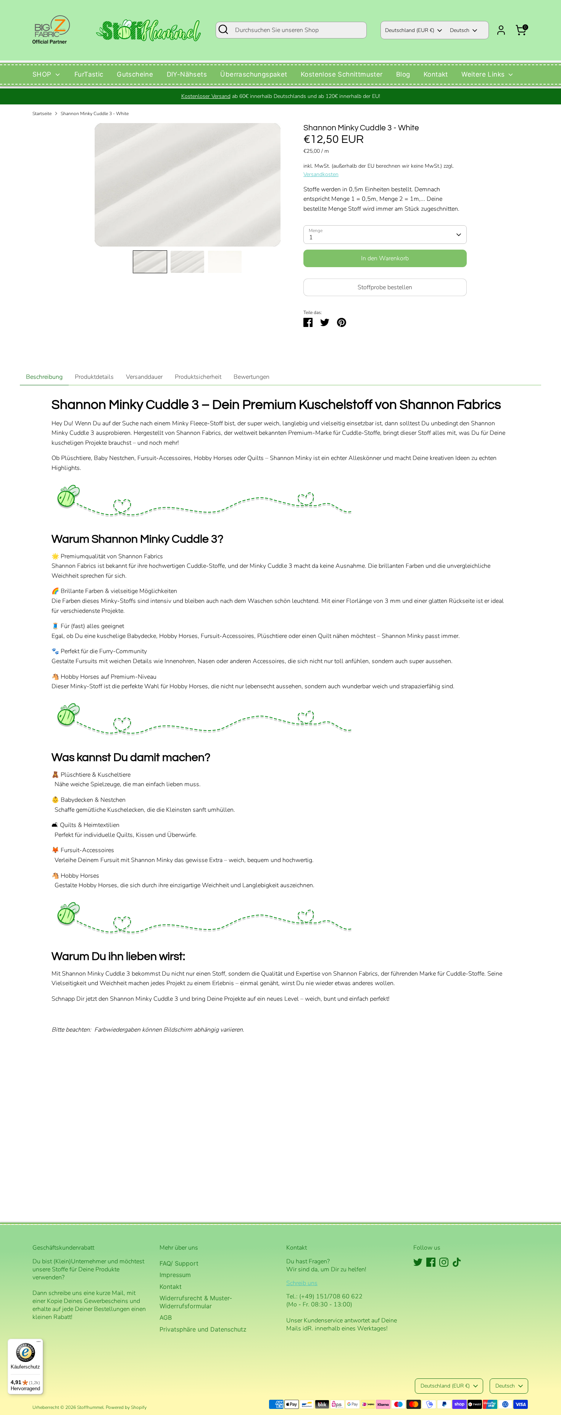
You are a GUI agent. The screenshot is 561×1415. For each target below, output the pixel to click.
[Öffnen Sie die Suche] (223, 29)
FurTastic (88, 74)
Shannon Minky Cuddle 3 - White (95, 114)
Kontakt (436, 74)
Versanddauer (144, 377)
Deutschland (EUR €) (409, 30)
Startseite (42, 114)
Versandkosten (321, 174)
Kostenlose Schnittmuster (342, 74)
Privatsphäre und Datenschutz (203, 1329)
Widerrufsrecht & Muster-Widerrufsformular (196, 1302)
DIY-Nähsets (187, 74)
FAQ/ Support (179, 1263)
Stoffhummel (90, 1407)
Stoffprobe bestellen (385, 287)
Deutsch (459, 30)
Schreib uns (302, 1283)
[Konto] (501, 30)
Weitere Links (484, 74)
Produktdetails (94, 377)
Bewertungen (251, 377)
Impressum (175, 1275)
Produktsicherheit (198, 377)
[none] (150, 261)
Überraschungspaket (253, 74)
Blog (403, 74)
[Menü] (38, 1343)
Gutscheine (135, 74)
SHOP (42, 74)
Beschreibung (44, 377)
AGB (166, 1317)
